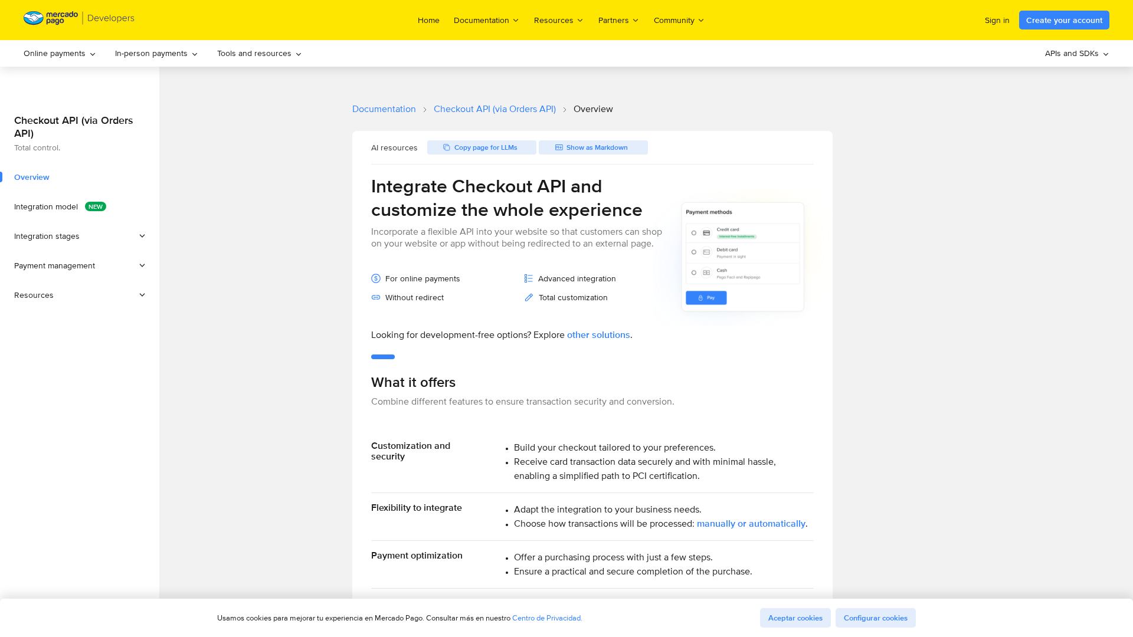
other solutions (598, 335)
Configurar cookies (876, 617)
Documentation (384, 109)
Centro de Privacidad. (547, 617)
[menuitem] (60, 53)
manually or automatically (751, 523)
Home (429, 20)
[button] (79, 236)
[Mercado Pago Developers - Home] (79, 20)
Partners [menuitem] (613, 19)
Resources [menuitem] (554, 19)
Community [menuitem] (674, 19)
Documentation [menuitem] (481, 19)
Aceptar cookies (795, 617)
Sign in (997, 20)
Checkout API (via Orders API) (495, 109)
